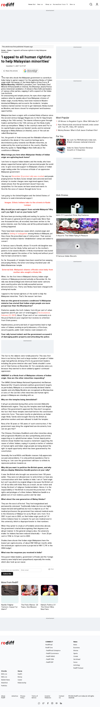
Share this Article (11, 71)
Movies (75, 650)
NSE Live (4, 677)
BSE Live (4, 674)
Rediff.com (77, 696)
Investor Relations (48, 697)
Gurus (64, 4)
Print (52, 569)
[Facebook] (48, 703)
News (38, 4)
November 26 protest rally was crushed (28, 176)
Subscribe (7, 574)
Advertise (15, 696)
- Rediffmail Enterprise (52, 650)
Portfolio (4, 686)
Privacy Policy (22, 697)
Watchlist (4, 683)
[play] (77, 205)
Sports (75, 653)
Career (20, 680)
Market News (5, 680)
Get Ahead (76, 659)
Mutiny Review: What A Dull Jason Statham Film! (78, 130)
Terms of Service (35, 697)
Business (76, 647)
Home (30, 4)
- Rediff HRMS (50, 656)
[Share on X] (43, 703)
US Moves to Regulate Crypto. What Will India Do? (78, 121)
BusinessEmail (57, 4)
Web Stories (62, 195)
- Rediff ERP (49, 662)
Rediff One (49, 647)
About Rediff (3, 697)
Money (47, 4)
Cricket (75, 656)
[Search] (91, 4)
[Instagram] (52, 703)
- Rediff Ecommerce (52, 653)
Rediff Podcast (78, 668)
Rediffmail (48, 645)
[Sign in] (97, 4)
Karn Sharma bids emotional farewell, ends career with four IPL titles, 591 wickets (78, 126)
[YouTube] (57, 703)
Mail (34, 4)
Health (20, 674)
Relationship (22, 683)
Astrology (76, 665)
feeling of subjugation (18, 233)
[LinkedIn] (61, 703)
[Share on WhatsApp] (39, 703)
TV (67, 4)
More (71, 4)
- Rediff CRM (49, 659)
